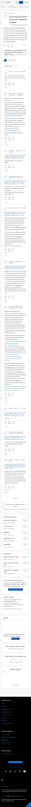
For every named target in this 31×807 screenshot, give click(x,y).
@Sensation (17, 459)
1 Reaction (7, 252)
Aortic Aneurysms (8, 526)
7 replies (6, 144)
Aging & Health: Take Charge (10, 557)
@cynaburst (17, 126)
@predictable (8, 130)
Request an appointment (15, 589)
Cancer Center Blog (6, 734)
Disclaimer (4, 717)
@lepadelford (16, 130)
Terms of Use (4, 796)
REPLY (6, 87)
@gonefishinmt (15, 128)
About (3, 703)
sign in (11, 504)
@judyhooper (20, 98)
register (17, 504)
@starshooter (14, 118)
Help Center (4, 720)
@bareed (16, 71)
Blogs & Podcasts (24, 7)
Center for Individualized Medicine (9, 737)
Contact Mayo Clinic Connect (8, 723)
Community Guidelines (6, 714)
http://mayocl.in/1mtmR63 (14, 116)
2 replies (6, 402)
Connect (7, 2)
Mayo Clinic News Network (7, 753)
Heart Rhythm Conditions (10, 520)
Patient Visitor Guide (6, 743)
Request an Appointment (15, 762)
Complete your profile (15, 662)
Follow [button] (25, 520)
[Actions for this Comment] (25, 83)
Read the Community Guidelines (12, 609)
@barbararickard (12, 371)
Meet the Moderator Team (7, 709)
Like (4, 46)
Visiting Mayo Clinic (8, 538)
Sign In (26, 2)
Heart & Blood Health (8, 13)
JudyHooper (18, 24)
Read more (15, 638)
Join (21, 2)
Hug (12, 46)
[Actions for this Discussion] (26, 45)
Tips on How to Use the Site (15, 649)
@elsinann (7, 128)
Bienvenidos (15, 685)
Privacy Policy (12, 796)
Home (3, 7)
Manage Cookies (19, 796)
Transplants (6, 532)
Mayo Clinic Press (5, 740)
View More (15, 498)
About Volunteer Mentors (7, 712)
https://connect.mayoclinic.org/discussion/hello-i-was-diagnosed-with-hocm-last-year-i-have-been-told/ (15, 388)
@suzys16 (7, 118)
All (27, 517)
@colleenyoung (12, 95)
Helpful (8, 46)
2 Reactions (7, 490)
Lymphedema (7, 544)
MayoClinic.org (5, 786)
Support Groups (12, 7)
